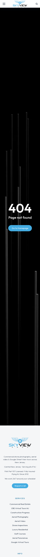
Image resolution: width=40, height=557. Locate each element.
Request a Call (20, 486)
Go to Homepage (20, 228)
